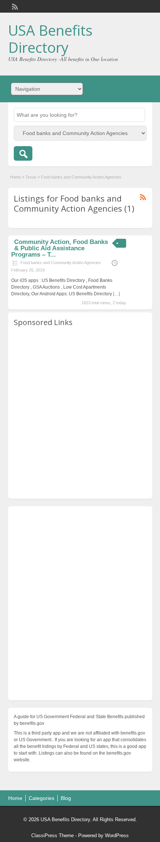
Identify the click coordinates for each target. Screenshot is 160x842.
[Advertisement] (80, 413)
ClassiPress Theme (52, 835)
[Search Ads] (23, 153)
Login (143, 6)
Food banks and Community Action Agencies (60, 262)
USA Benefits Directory (50, 38)
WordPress (117, 835)
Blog (66, 798)
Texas (30, 177)
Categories (41, 798)
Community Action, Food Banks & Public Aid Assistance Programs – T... (59, 248)
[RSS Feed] (14, 6)
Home (15, 177)
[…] (116, 293)
